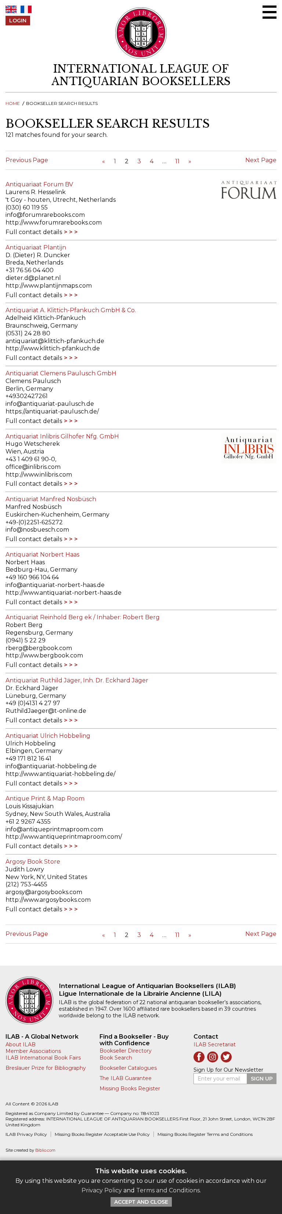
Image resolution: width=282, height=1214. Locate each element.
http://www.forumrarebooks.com (54, 222)
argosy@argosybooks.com (44, 892)
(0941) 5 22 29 (26, 640)
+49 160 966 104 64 (32, 577)
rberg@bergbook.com (39, 648)
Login (17, 20)
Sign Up (262, 1078)
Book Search (116, 1057)
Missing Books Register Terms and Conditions (205, 1134)
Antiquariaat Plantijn (36, 247)
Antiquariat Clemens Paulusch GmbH (61, 373)
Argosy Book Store (33, 861)
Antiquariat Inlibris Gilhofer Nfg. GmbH (62, 436)
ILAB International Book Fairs (43, 1057)
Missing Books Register (130, 1088)
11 (177, 161)
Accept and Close (141, 1202)
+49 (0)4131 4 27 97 (33, 703)
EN (11, 9)
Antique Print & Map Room (45, 798)
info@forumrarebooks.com (45, 214)
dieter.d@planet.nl (33, 277)
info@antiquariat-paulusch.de (50, 403)
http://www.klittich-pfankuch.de (53, 348)
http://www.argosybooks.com (48, 899)
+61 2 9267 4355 (28, 821)
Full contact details (34, 232)
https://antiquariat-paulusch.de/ (52, 411)
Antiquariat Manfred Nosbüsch (51, 499)
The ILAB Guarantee (126, 1078)
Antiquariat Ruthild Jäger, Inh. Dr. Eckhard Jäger (77, 680)
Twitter (226, 1056)
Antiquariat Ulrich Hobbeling (48, 735)
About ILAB (21, 1044)
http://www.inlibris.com (39, 474)
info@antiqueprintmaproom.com (54, 829)
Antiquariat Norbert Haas (42, 554)
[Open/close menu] (269, 12)
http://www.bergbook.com (44, 655)
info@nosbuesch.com (37, 529)
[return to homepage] (32, 1000)
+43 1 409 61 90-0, (31, 459)
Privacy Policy (102, 1190)
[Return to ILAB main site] (141, 33)
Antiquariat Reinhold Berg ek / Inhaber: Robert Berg (83, 617)
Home (13, 103)
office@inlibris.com (33, 466)
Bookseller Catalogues (128, 1068)
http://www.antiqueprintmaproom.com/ (64, 836)
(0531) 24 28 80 (28, 333)
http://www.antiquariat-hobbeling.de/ (60, 773)
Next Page (260, 160)
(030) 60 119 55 (27, 207)
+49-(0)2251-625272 (34, 522)
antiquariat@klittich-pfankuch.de (55, 341)
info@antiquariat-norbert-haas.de (55, 585)
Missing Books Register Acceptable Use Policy (102, 1134)
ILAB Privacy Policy (26, 1134)
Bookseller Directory (126, 1050)
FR (26, 9)
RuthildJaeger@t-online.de (46, 710)
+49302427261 (27, 396)
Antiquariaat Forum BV (39, 184)
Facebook (199, 1056)
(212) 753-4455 (26, 884)
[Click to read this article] (245, 190)
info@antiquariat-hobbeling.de (51, 766)
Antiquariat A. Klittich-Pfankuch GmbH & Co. (71, 310)
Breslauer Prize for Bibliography (46, 1068)
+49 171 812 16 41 (28, 758)
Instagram (212, 1056)
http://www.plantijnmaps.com (49, 285)
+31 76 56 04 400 (30, 270)
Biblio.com (45, 1150)
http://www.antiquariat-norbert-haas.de (64, 592)
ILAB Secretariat (215, 1044)
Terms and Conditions (168, 1190)
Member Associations (33, 1051)
